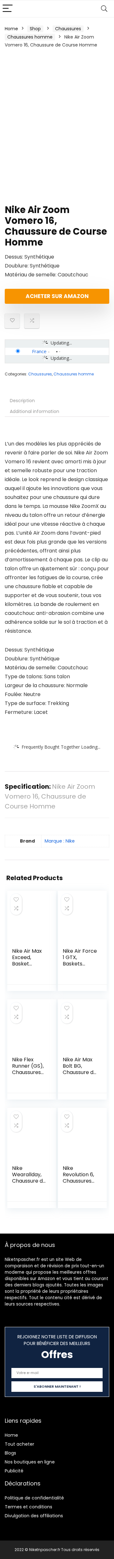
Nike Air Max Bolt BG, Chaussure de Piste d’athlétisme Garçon (80, 1075)
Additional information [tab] (34, 411)
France (39, 351)
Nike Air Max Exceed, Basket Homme (27, 960)
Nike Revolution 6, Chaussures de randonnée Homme (78, 1184)
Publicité (14, 1471)
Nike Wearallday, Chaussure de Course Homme (29, 1180)
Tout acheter (19, 1444)
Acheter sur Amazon (57, 296)
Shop (35, 28)
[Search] (104, 8)
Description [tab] (22, 400)
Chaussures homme (30, 37)
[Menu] (7, 8)
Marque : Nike (60, 841)
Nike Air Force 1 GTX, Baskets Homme (80, 960)
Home (11, 28)
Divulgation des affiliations (34, 1516)
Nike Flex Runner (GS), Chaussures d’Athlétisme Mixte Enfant (28, 1072)
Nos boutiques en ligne (30, 1462)
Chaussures (68, 28)
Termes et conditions (28, 1507)
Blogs (10, 1453)
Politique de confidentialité (34, 1498)
